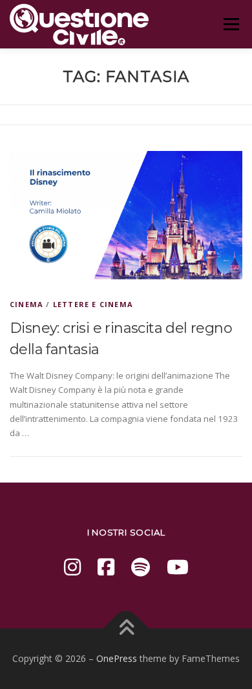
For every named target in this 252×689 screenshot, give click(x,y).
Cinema (26, 304)
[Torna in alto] (126, 629)
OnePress (116, 658)
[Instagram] (72, 567)
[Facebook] (106, 567)
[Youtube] (178, 567)
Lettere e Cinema (93, 304)
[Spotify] (140, 567)
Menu (231, 24)
